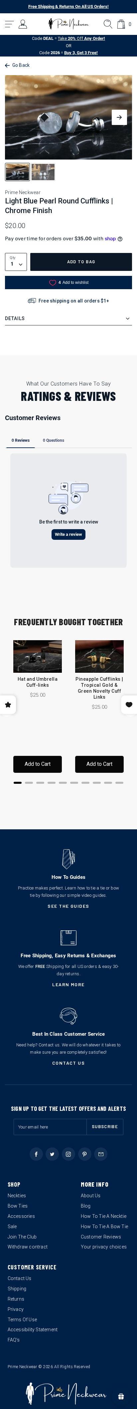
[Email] (100, 1154)
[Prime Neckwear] (68, 24)
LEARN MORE (68, 984)
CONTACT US (68, 1063)
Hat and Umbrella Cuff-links (38, 682)
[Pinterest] (84, 1154)
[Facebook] (36, 1154)
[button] (10, 24)
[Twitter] (52, 1154)
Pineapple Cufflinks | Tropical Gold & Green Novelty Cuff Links (99, 688)
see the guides (68, 906)
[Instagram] (68, 1154)
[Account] (23, 24)
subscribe (105, 1126)
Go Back (21, 65)
